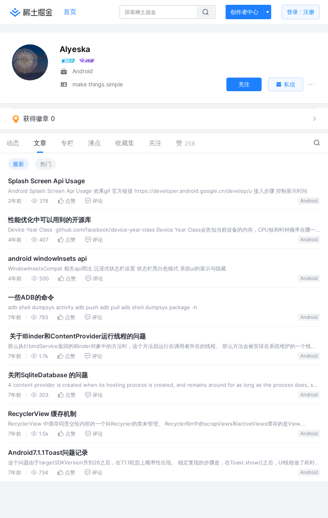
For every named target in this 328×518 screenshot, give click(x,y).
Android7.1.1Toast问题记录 (48, 452)
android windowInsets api (47, 258)
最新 (18, 163)
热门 (45, 163)
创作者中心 (244, 11)
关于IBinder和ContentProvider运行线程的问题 (77, 336)
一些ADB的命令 (31, 297)
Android (309, 201)
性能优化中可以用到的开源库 (49, 220)
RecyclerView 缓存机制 (42, 414)
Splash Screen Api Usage (46, 181)
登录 (300, 11)
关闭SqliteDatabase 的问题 (48, 375)
